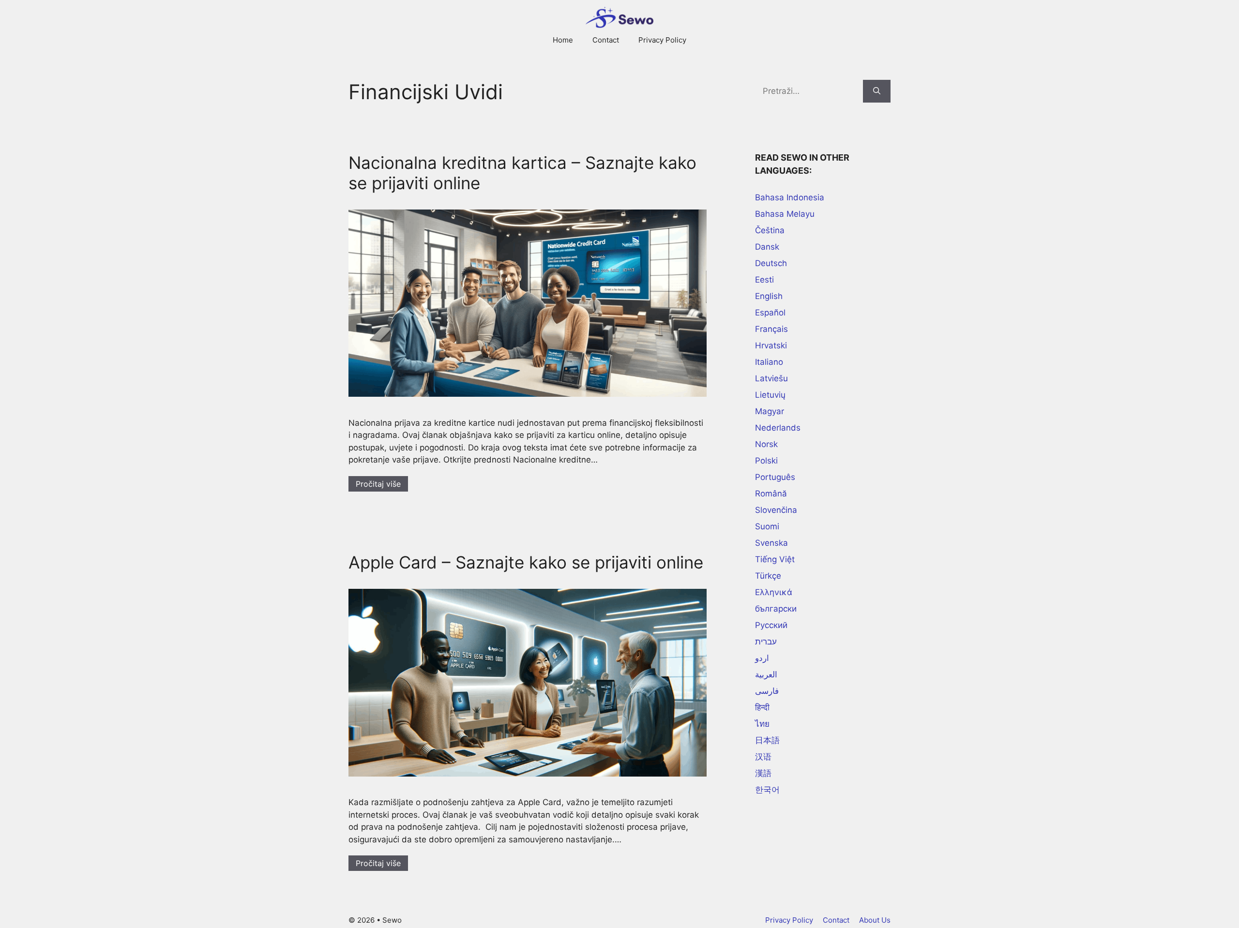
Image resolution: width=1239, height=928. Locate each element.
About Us (875, 920)
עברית (766, 641)
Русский (771, 625)
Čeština (770, 230)
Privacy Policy (662, 40)
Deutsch (771, 263)
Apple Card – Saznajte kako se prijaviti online (525, 562)
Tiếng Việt (775, 559)
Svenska (771, 543)
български (776, 609)
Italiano (769, 362)
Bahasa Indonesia (789, 197)
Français (771, 329)
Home (563, 40)
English (769, 296)
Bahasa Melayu (785, 214)
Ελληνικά (773, 592)
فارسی (767, 691)
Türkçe (768, 576)
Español (770, 312)
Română (771, 493)
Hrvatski (771, 345)
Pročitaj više (378, 484)
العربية (766, 674)
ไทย (762, 724)
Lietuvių (770, 395)
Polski (766, 460)
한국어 (767, 789)
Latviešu (771, 378)
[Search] (877, 91)
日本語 (767, 740)
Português (775, 477)
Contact (605, 40)
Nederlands (778, 428)
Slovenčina (776, 510)
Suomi (767, 526)
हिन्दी (762, 707)
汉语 (763, 757)
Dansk (767, 247)
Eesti (764, 279)
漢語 (763, 773)
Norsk (766, 444)
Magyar (769, 411)
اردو (762, 658)
